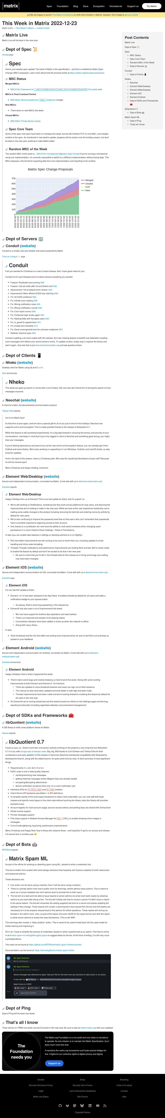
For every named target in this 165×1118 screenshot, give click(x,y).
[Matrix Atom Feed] (104, 1105)
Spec (49, 6)
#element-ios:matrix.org (96, 572)
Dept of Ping (135, 120)
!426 (55, 286)
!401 (39, 322)
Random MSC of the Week (142, 62)
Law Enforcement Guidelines (82, 1090)
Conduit (128, 70)
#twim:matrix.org (88, 1027)
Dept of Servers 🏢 (138, 66)
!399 (33, 311)
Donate (41, 1079)
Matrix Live (130, 42)
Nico (4, 373)
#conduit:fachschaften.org (47, 345)
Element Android (137, 97)
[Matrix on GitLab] (67, 1105)
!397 (61, 329)
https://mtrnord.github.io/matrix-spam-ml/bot (54, 950)
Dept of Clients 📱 (138, 74)
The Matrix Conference (62, 14)
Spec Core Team (137, 58)
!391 (42, 314)
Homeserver (115, 6)
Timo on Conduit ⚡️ (11, 256)
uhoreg (5, 54)
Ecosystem (99, 6)
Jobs (124, 1096)
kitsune (5, 733)
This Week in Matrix (25, 28)
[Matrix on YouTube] (97, 1105)
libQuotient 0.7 (131, 108)
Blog (75, 6)
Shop (82, 1079)
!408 (40, 307)
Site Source (82, 1096)
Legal (40, 1090)
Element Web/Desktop (140, 86)
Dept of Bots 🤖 (137, 112)
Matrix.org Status (40, 1096)
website (27, 245)
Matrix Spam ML (132, 117)
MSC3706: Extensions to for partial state (56, 89)
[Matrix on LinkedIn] (90, 1106)
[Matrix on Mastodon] (74, 1105)
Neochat (134, 82)
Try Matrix (152, 6)
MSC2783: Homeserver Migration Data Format (58, 153)
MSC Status (135, 55)
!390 (47, 318)
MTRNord (6, 849)
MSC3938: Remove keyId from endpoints (33, 99)
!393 (34, 296)
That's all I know (137, 124)
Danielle (6, 486)
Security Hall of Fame (82, 1085)
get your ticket (131, 14)
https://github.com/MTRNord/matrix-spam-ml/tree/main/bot (55, 944)
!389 (56, 293)
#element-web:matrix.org (90, 481)
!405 (38, 304)
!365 (34, 333)
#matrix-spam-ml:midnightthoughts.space (28, 935)
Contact (124, 1090)
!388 (35, 300)
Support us (133, 6)
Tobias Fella (7, 410)
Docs (85, 6)
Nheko (128, 78)
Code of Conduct (124, 1085)
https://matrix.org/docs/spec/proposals (87, 72)
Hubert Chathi (43, 28)
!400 (50, 289)
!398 (42, 282)
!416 (36, 325)
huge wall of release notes (34, 751)
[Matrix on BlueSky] (82, 1105)
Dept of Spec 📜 (132, 47)
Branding (124, 1079)
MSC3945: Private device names (25, 120)
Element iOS (136, 93)
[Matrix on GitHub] (60, 1105)
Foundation (62, 6)
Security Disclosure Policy (41, 1085)
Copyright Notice (82, 1112)
